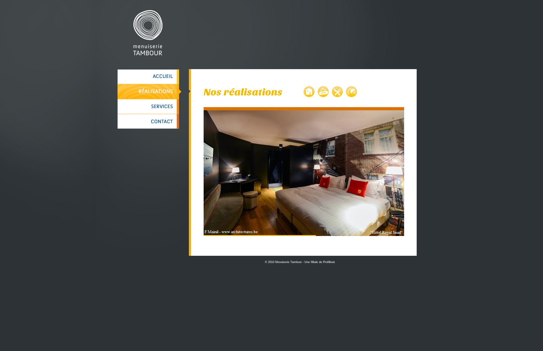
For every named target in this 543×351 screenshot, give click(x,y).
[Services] (149, 106)
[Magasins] (323, 92)
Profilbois (329, 262)
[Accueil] (149, 76)
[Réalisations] (149, 91)
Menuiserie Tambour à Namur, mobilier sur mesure (147, 32)
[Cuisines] (337, 92)
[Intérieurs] (309, 92)
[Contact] (149, 121)
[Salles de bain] (351, 92)
